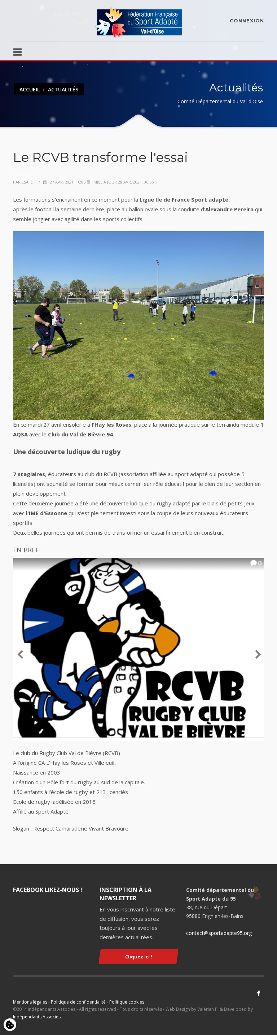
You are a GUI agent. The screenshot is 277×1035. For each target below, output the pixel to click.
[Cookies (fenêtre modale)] (10, 1025)
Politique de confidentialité (78, 1002)
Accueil (29, 89)
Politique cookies (126, 1002)
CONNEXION (247, 20)
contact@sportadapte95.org (219, 933)
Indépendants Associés (37, 1017)
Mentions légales (30, 1002)
